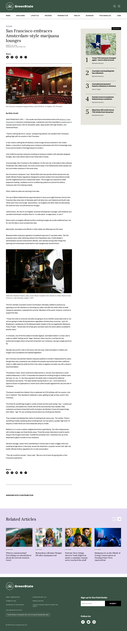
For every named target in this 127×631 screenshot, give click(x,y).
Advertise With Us (39, 597)
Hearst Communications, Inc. (18, 625)
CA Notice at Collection (15, 604)
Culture (9, 26)
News (8, 15)
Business (90, 15)
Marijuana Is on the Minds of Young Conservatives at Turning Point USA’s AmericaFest (107, 556)
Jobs (119, 15)
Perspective (63, 15)
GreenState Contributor (16, 46)
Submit (113, 603)
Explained (20, 15)
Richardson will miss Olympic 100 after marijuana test (49, 554)
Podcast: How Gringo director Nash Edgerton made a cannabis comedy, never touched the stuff (76, 556)
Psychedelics (105, 15)
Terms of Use (11, 601)
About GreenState (13, 597)
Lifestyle (35, 15)
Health (77, 15)
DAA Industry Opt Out (14, 610)
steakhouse (65, 122)
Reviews (48, 15)
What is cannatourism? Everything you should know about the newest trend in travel (19, 556)
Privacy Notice (38, 601)
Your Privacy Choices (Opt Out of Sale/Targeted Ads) (28, 614)
